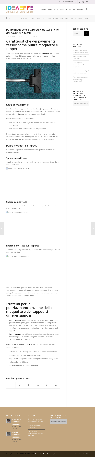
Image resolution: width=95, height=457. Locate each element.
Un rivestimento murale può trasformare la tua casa (81, 72)
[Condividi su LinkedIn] (37, 385)
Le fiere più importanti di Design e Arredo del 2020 (80, 51)
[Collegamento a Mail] (87, 2)
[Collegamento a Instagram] (83, 2)
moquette (46, 53)
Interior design (23, 37)
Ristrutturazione (38, 37)
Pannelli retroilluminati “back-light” (79, 57)
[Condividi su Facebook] (10, 385)
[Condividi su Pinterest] (28, 385)
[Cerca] (87, 9)
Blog (8, 18)
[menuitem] (43, 9)
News (30, 37)
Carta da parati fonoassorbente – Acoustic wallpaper (80, 65)
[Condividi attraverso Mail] (55, 385)
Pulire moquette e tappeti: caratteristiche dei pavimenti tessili (80, 79)
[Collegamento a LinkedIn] (79, 2)
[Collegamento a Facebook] (76, 2)
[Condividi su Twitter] (19, 385)
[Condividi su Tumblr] (46, 385)
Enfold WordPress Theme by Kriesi (46, 454)
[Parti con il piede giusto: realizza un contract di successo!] (2, 228)
